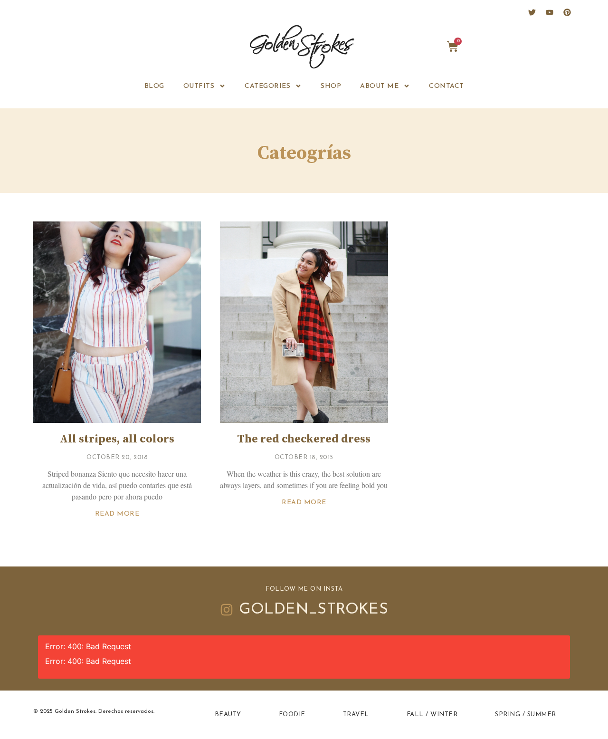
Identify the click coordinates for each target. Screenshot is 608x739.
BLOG (154, 86)
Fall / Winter (432, 714)
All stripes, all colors (117, 439)
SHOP (331, 86)
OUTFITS (199, 86)
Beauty (228, 714)
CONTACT (446, 86)
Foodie (292, 714)
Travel (356, 714)
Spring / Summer (525, 714)
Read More (117, 514)
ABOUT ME (379, 86)
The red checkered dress (303, 439)
